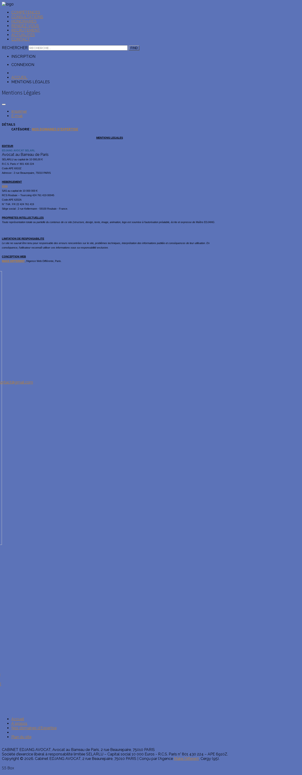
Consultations (27, 17)
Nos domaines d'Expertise (55, 129)
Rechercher (15, 48)
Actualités (23, 35)
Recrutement (25, 30)
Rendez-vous (25, 26)
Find (134, 48)
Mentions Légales (26, 732)
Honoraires (24, 21)
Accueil (17, 719)
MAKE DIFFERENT (13, 261)
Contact (20, 39)
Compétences (25, 12)
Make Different (186, 758)
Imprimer (19, 111)
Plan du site (21, 737)
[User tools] (4, 104)
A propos (19, 723)
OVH (5, 186)
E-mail (17, 116)
